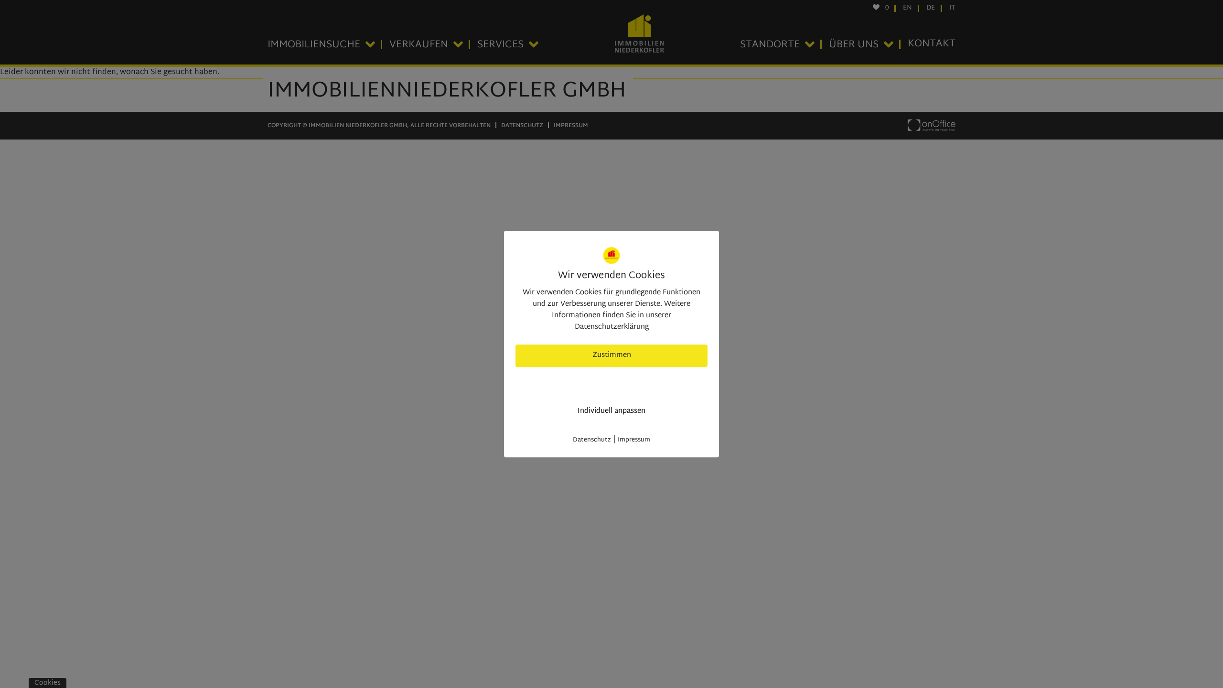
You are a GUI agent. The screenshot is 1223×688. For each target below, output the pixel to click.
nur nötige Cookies (611, 383)
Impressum (634, 440)
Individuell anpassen (611, 411)
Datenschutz (592, 440)
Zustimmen (611, 355)
